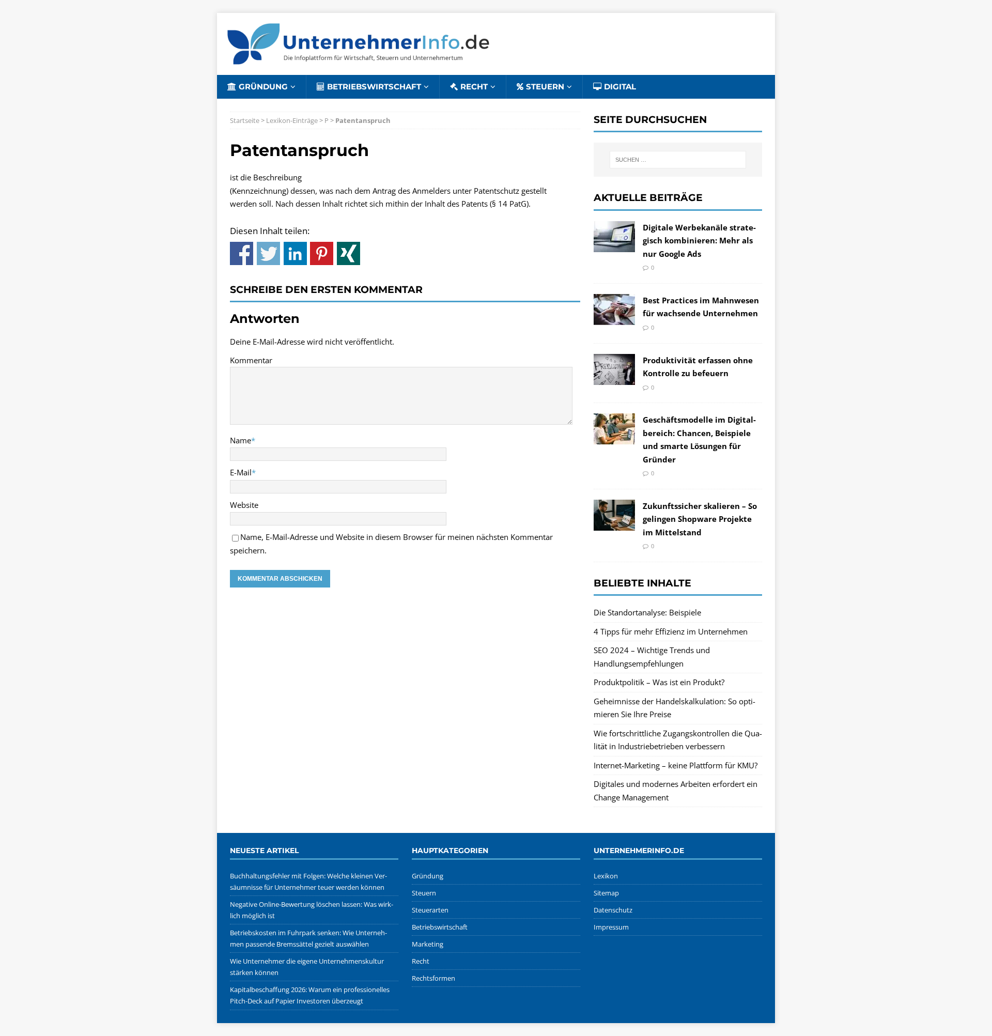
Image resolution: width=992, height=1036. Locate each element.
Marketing (427, 944)
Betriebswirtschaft (374, 86)
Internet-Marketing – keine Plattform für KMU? (675, 765)
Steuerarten (430, 910)
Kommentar (251, 360)
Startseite (244, 120)
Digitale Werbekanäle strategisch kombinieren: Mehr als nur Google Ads (699, 240)
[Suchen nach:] (678, 159)
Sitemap (606, 893)
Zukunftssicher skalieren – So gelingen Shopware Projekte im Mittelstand (700, 519)
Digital (620, 86)
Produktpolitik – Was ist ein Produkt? (659, 682)
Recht (474, 86)
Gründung (263, 86)
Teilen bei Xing (348, 253)
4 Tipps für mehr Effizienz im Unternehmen (671, 631)
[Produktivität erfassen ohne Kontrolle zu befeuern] (614, 378)
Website (244, 505)
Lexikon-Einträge (292, 120)
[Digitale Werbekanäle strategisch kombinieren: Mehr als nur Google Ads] (614, 245)
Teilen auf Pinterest (321, 253)
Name (240, 440)
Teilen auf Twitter (268, 253)
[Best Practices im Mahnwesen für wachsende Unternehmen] (614, 318)
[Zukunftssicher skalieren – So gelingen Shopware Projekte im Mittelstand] (614, 523)
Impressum (611, 927)
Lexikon (606, 875)
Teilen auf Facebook (241, 253)
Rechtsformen (433, 978)
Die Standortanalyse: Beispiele (647, 612)
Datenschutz (613, 910)
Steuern (545, 86)
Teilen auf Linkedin (295, 253)
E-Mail (241, 472)
